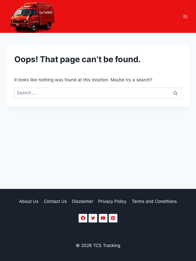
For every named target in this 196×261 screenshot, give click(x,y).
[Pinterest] (113, 218)
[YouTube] (103, 218)
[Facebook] (83, 218)
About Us (29, 201)
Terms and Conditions (154, 201)
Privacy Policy (112, 201)
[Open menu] (185, 16)
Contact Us (55, 201)
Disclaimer (82, 201)
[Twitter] (93, 218)
